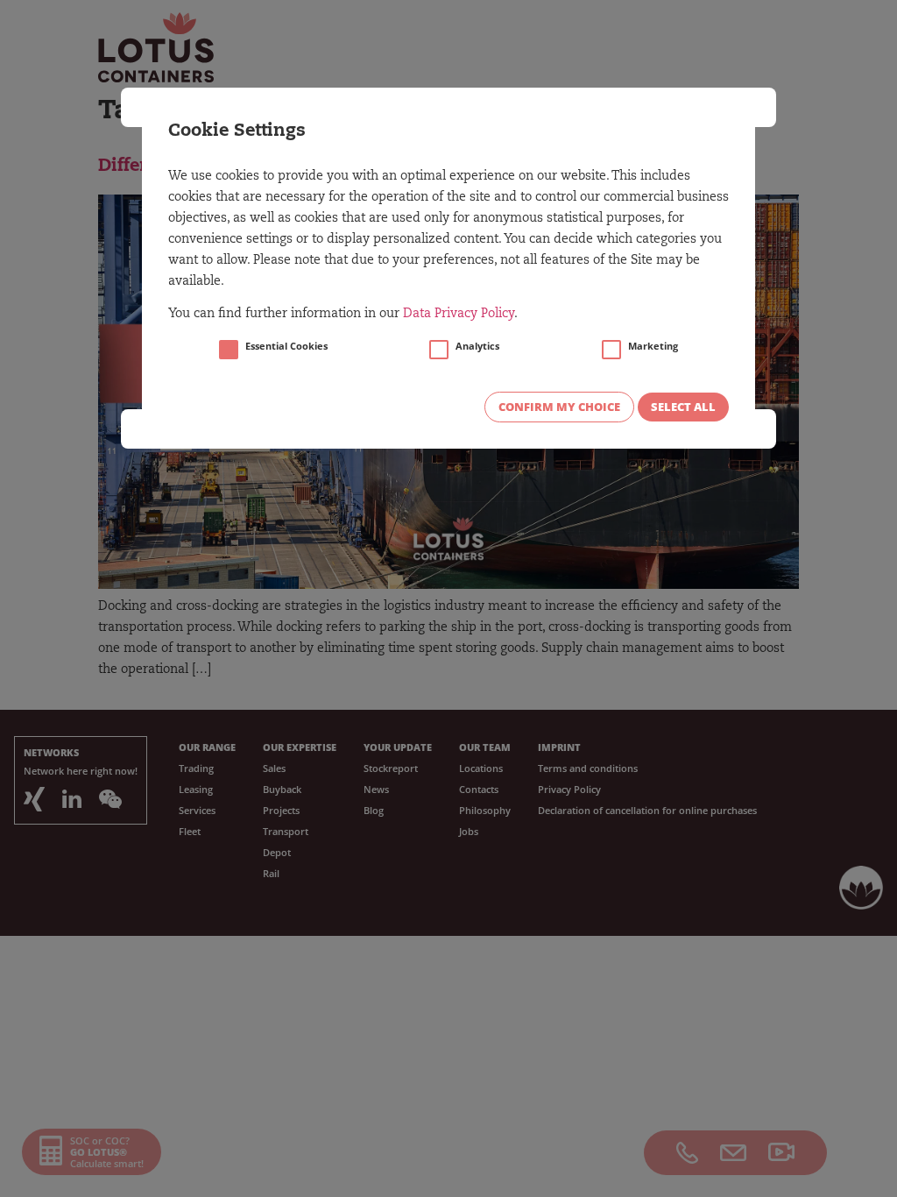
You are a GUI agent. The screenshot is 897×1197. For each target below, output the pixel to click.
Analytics (477, 346)
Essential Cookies (286, 346)
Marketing (653, 346)
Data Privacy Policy (458, 314)
